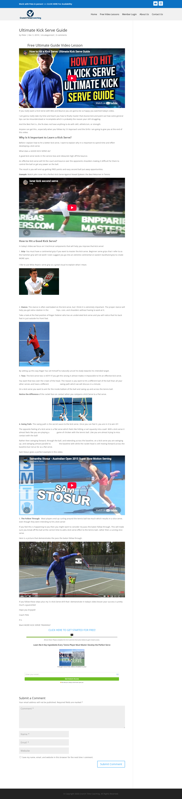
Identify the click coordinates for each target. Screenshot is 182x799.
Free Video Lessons (109, 14)
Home (94, 14)
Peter (24, 35)
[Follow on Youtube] (155, 3)
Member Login (129, 14)
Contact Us (157, 14)
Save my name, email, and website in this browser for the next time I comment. (57, 757)
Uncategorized (47, 35)
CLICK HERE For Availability (59, 4)
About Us (144, 14)
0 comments (61, 35)
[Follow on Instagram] (161, 3)
